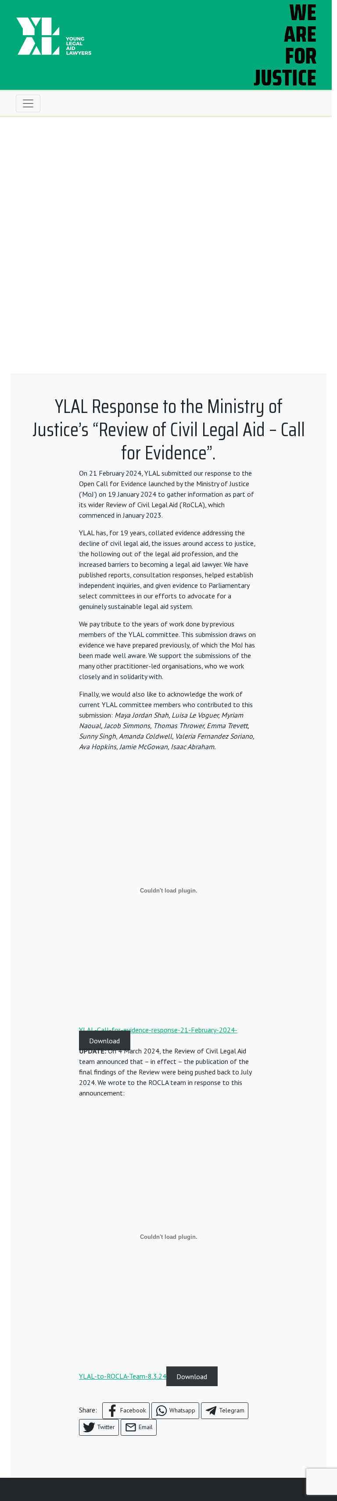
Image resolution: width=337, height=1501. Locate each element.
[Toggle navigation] (28, 103)
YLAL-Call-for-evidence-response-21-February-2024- (158, 1029)
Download (104, 1040)
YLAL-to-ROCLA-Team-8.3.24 (122, 1376)
